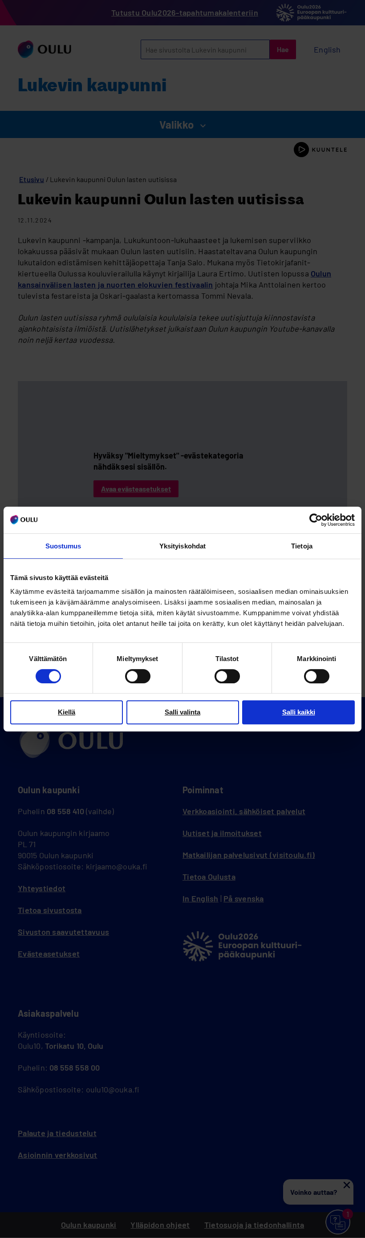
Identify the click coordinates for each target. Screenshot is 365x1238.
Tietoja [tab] (301, 546)
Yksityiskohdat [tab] (182, 546)
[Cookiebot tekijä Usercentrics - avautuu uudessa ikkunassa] (316, 520)
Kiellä (66, 712)
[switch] (137, 676)
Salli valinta (182, 712)
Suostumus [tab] (63, 546)
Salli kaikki (298, 712)
